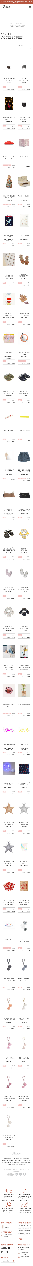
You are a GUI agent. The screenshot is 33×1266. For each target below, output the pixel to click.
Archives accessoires (17, 25)
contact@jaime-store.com (25, 1253)
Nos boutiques (6, 1223)
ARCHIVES (20, 23)
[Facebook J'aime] (6, 1252)
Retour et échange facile (24, 1228)
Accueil (12, 23)
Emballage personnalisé (24, 1230)
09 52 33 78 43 (25, 1256)
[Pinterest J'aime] (3, 1252)
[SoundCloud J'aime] (4, 1248)
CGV (19, 1241)
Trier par (20, 45)
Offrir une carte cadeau (8, 1235)
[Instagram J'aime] (10, 1248)
